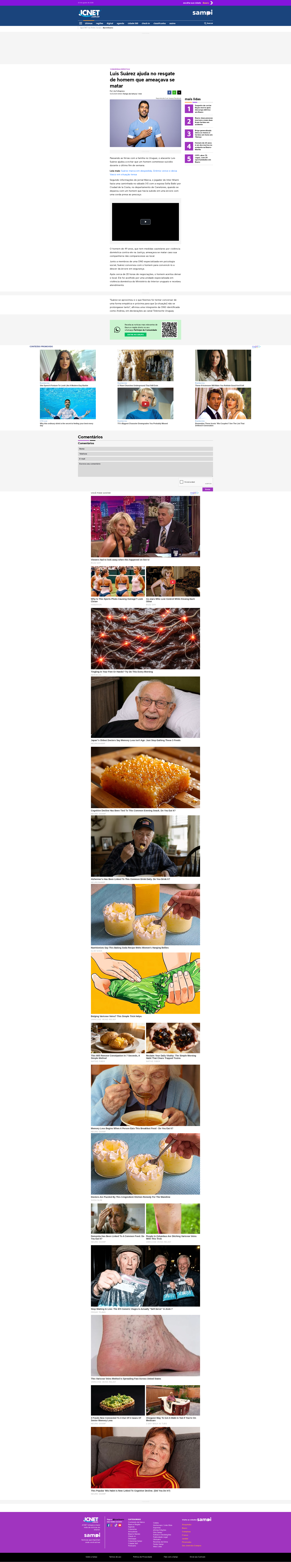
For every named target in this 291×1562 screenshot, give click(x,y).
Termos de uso (115, 1557)
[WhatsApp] (174, 92)
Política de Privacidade (142, 1557)
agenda (120, 23)
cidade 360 (133, 23)
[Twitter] (179, 92)
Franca (185, 1535)
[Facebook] (169, 92)
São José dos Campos (191, 1545)
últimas (88, 23)
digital (110, 23)
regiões (99, 23)
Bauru (184, 1528)
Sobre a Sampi (91, 1557)
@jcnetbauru (118, 1519)
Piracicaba (186, 1542)
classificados (159, 23)
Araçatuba (186, 1524)
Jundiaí (185, 1539)
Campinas (186, 1532)
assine (172, 23)
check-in (146, 23)
